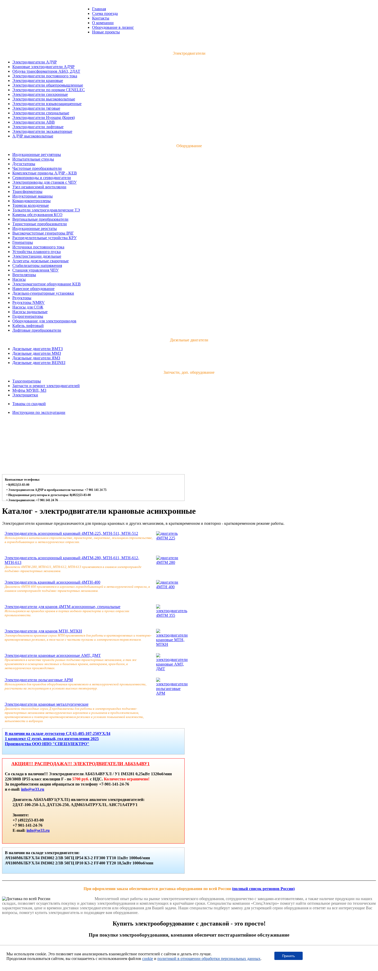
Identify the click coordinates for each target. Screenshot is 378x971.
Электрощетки (25, 395)
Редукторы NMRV (28, 302)
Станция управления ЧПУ (35, 270)
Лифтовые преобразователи (36, 330)
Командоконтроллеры (31, 201)
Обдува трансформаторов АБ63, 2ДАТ (46, 71)
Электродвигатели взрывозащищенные (47, 103)
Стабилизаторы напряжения (37, 265)
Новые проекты (106, 32)
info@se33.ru (32, 789)
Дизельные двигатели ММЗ (36, 353)
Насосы (19, 279)
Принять (288, 956)
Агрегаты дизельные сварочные (40, 261)
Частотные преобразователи (37, 168)
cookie (147, 958)
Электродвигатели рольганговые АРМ (39, 680)
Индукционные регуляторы (36, 154)
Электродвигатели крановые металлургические (46, 704)
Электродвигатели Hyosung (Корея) (43, 117)
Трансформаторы (27, 191)
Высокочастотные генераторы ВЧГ (43, 233)
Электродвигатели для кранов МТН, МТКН (43, 631)
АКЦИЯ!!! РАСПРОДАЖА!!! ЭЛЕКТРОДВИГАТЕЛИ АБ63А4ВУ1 (80, 763)
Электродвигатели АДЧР (34, 62)
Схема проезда (105, 13)
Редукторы (21, 298)
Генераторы (22, 242)
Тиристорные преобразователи (39, 224)
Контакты (100, 18)
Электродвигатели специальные (40, 113)
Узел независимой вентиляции (39, 187)
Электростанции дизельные (36, 256)
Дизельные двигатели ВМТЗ (37, 349)
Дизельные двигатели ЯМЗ (36, 358)
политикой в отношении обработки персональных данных (208, 958)
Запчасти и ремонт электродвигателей (46, 386)
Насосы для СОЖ (27, 307)
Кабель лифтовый (28, 325)
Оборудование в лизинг (113, 27)
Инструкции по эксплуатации (38, 412)
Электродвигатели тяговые (36, 108)
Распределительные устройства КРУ (44, 238)
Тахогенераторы (26, 381)
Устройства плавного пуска (36, 251)
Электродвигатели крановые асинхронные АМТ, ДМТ (53, 655)
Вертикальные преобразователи (40, 219)
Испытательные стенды (33, 159)
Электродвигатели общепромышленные (47, 85)
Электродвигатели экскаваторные (42, 131)
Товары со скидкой (29, 404)
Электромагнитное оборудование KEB (46, 284)
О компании (103, 23)
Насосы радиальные (30, 312)
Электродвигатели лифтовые (38, 127)
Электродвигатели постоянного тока (44, 76)
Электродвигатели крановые (37, 80)
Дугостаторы (23, 164)
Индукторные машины (32, 196)
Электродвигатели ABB (33, 122)
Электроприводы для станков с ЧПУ (44, 182)
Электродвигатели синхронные (40, 94)
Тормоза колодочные (30, 205)
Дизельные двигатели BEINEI (38, 362)
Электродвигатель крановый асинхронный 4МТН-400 (52, 582)
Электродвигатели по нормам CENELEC (48, 90)
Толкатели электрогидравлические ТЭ (46, 210)
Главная (99, 9)
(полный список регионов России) (263, 888)
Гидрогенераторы (27, 316)
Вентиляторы (24, 275)
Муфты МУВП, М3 (29, 390)
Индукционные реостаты (34, 228)
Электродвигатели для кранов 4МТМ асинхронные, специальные (62, 606)
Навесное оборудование (33, 288)
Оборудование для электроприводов (44, 321)
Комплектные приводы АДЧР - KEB (44, 173)
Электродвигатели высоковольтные (43, 99)
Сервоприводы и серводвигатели (41, 177)
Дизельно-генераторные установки (43, 293)
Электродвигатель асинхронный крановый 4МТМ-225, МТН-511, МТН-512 (71, 533)
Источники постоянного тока (38, 247)
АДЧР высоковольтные (32, 136)
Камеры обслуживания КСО (37, 214)
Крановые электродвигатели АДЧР (43, 66)
